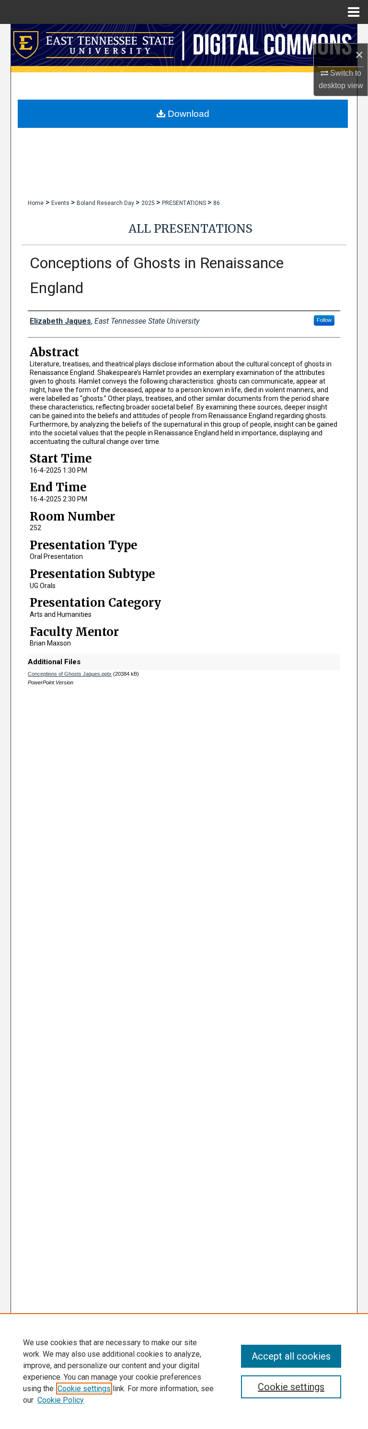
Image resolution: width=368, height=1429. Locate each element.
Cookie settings (84, 1388)
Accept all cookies (291, 1356)
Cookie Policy (60, 1400)
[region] (184, 1371)
